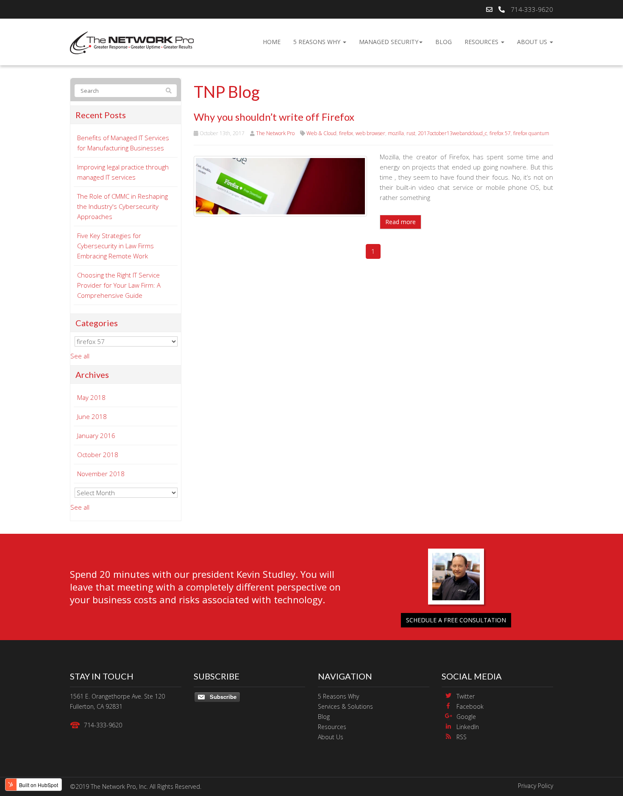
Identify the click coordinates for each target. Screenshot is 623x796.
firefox (346, 133)
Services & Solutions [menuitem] (345, 706)
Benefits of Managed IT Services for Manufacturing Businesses (123, 142)
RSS (461, 737)
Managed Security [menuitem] (388, 42)
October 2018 (97, 454)
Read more (400, 222)
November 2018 (101, 473)
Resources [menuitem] (482, 42)
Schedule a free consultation (456, 620)
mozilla (396, 133)
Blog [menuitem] (443, 42)
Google (466, 717)
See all (79, 356)
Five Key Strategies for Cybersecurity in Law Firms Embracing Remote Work (115, 245)
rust (410, 133)
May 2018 (91, 397)
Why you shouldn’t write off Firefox (274, 117)
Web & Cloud (321, 133)
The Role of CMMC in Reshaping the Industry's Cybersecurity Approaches (122, 206)
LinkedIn (467, 727)
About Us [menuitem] (533, 42)
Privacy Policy (535, 786)
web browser (370, 133)
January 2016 (96, 435)
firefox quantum (531, 133)
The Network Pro (275, 133)
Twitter (465, 696)
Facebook (470, 706)
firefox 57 (500, 133)
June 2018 (92, 416)
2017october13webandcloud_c (452, 133)
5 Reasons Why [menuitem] (317, 42)
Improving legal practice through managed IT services (123, 172)
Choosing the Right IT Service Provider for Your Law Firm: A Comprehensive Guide (119, 285)
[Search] (169, 91)
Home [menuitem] (272, 42)
